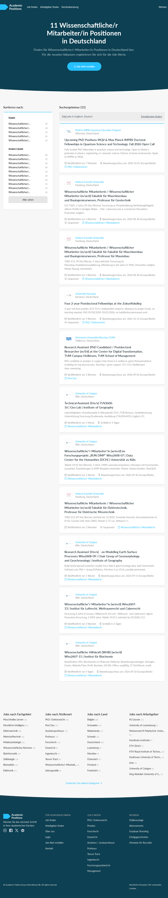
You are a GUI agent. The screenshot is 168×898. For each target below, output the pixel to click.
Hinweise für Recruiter (140, 842)
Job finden (32, 7)
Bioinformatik (12, 753)
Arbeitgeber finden (49, 7)
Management (94, 871)
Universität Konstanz (85, 293)
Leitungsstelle (53, 770)
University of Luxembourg (143, 725)
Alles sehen (28, 199)
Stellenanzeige (136, 820)
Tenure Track (53, 759)
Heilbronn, (80, 340)
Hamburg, (80, 185)
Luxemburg (94, 747)
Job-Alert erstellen (86, 66)
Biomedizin (10, 764)
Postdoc (91, 825)
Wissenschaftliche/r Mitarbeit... (62, 764)
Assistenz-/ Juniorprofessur (101, 842)
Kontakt (49, 848)
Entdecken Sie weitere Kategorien (83, 783)
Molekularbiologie (14, 742)
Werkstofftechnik (13, 736)
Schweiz (93, 736)
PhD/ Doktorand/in (77, 166)
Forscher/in (52, 742)
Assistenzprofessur (56, 730)
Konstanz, (80, 296)
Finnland (93, 764)
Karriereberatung (70, 7)
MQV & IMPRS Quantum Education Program (98, 130)
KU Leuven (136, 719)
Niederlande (95, 730)
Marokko (93, 753)
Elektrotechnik (12, 730)
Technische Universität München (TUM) (95, 337)
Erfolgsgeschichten (138, 837)
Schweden (94, 725)
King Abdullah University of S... (146, 774)
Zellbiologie (10, 759)
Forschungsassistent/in (98, 865)
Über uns (49, 831)
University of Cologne (86, 393)
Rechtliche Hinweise (138, 884)
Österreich (93, 759)
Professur (51, 736)
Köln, (78, 396)
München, (80, 133)
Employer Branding (138, 831)
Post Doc (72, 378)
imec (133, 762)
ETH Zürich (136, 745)
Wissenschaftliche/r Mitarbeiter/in (102, 222)
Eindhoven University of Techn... (146, 757)
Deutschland (92, 133)
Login (48, 837)
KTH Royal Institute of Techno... (146, 751)
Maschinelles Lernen (15, 719)
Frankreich (93, 770)
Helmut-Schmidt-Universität (89, 182)
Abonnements (136, 825)
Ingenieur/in (52, 753)
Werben (163, 7)
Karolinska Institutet (140, 740)
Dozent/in (51, 747)
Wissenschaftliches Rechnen (19, 747)
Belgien (92, 719)
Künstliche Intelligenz (15, 725)
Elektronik (10, 770)
